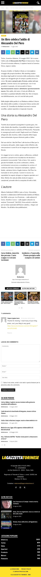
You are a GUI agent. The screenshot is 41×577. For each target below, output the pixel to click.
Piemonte (4, 558)
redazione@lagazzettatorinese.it (24, 483)
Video (3, 546)
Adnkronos (4, 407)
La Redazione (14, 569)
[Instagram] (21, 487)
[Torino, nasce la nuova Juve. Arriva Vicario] (7, 296)
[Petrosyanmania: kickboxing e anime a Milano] (20, 296)
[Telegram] (32, 52)
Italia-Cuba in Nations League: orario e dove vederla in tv (19, 420)
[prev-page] (19, 308)
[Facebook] (3, 52)
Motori (3, 555)
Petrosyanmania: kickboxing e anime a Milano (19, 303)
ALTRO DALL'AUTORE (28, 288)
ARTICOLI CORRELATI (13, 288)
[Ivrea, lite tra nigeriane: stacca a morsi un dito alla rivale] (6, 515)
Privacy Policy (26, 569)
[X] (8, 52)
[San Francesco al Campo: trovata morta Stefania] (6, 504)
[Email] (22, 52)
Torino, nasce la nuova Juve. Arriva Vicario (6, 302)
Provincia (4, 552)
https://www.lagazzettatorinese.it (20, 279)
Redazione (6, 46)
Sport (7, 8)
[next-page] (22, 308)
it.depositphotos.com (20, 571)
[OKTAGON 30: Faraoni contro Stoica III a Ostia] (34, 296)
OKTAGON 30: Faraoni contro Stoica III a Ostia (33, 302)
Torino (3, 543)
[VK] (37, 52)
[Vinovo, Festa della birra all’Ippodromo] (6, 525)
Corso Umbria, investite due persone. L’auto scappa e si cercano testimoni (10, 256)
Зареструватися (13, 318)
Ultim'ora (4, 540)
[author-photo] (20, 270)
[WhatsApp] (13, 52)
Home (2, 8)
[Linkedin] (18, 52)
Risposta (9, 333)
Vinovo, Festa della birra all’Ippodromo (25, 522)
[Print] (27, 52)
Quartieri (4, 549)
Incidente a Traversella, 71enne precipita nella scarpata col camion (31, 255)
